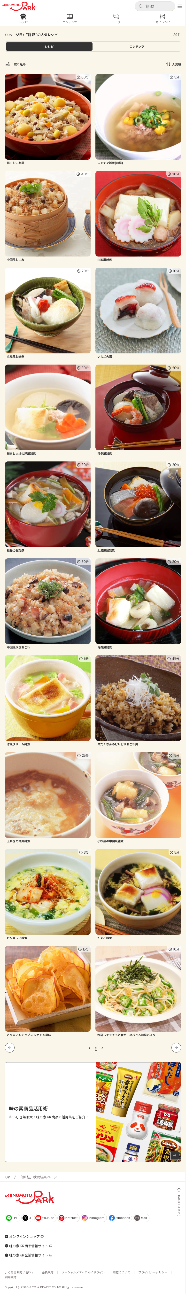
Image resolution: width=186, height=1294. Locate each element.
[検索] (141, 6)
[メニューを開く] (179, 6)
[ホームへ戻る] (18, 6)
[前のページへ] (10, 1047)
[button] (155, 6)
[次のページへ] (176, 1047)
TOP (6, 1177)
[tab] (136, 46)
